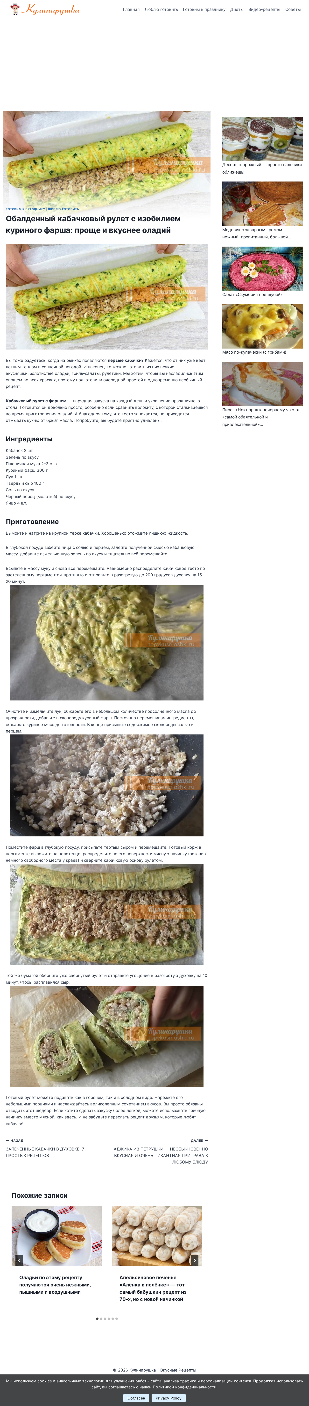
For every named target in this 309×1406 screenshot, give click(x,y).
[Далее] (194, 1260)
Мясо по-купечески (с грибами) (254, 352)
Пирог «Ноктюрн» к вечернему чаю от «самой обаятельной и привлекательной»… (261, 417)
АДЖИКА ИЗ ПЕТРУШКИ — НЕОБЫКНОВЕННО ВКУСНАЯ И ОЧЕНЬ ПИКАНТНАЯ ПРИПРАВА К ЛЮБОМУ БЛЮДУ (161, 1151)
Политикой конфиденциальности (185, 1387)
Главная (131, 9)
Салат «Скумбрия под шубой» (252, 294)
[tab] (97, 1319)
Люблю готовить (161, 9)
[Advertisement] (154, 55)
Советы (293, 9)
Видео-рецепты (264, 9)
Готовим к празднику (204, 9)
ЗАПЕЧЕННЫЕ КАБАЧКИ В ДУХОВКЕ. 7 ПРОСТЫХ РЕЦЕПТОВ (45, 1148)
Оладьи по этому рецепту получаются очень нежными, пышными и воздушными (55, 1285)
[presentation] (57, 1236)
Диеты (237, 9)
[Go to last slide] (19, 1260)
